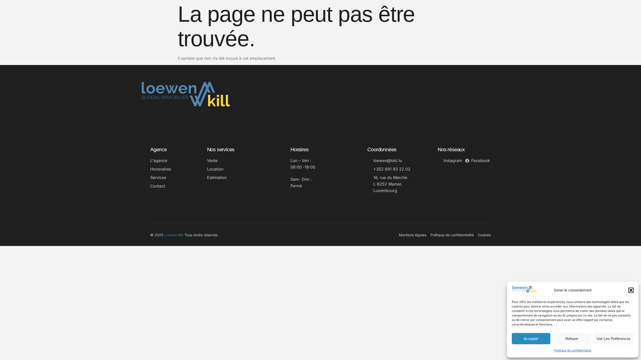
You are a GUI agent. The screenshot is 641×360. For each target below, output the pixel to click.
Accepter (531, 338)
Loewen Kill (173, 235)
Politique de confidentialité (572, 350)
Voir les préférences (613, 338)
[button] (630, 290)
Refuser (571, 338)
